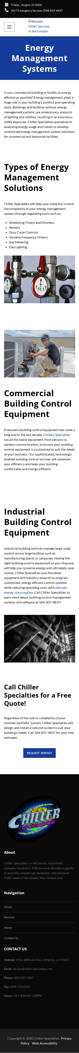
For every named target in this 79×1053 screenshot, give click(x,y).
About (8, 927)
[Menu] (9, 27)
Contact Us (11, 938)
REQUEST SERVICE (39, 753)
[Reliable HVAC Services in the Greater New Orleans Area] (39, 27)
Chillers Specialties (56, 435)
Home (8, 907)
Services (9, 917)
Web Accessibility (44, 1043)
